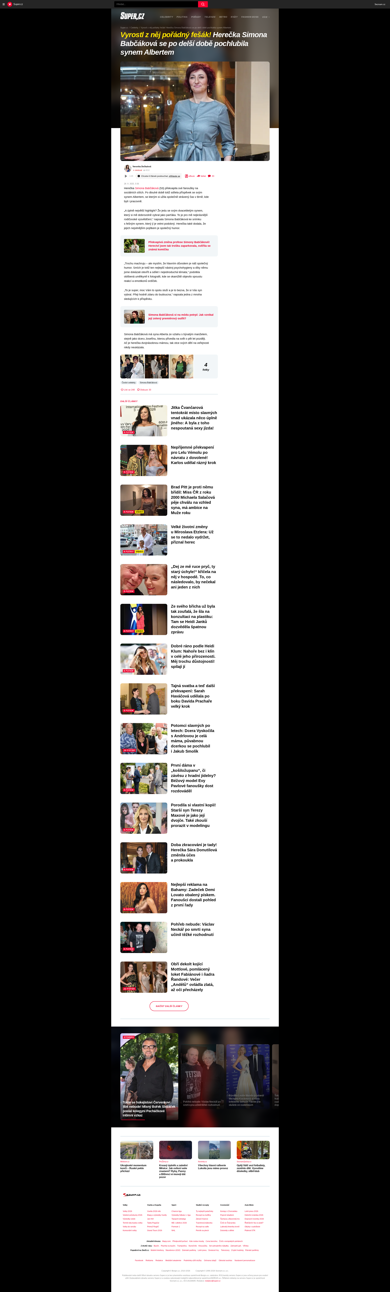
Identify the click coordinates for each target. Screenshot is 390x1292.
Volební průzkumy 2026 (132, 1215)
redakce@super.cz (212, 1281)
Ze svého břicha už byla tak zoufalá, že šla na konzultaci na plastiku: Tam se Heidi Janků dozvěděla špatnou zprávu (193, 619)
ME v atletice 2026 (179, 1223)
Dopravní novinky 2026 (254, 1219)
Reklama (149, 1260)
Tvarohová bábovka (204, 1223)
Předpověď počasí (180, 1241)
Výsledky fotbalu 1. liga (181, 1215)
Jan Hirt (150, 1219)
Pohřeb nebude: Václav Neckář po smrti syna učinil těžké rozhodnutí (192, 929)
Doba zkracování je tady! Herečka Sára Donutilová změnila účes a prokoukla (194, 852)
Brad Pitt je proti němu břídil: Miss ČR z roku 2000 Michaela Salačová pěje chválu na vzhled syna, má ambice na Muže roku (193, 500)
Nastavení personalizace (245, 1260)
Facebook (139, 1260)
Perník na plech (202, 1230)
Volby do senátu (129, 1227)
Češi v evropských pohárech (231, 1241)
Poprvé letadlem (227, 1215)
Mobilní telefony (157, 1250)
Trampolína (182, 1246)
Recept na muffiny (203, 1215)
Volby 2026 (127, 1211)
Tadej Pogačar (153, 1223)
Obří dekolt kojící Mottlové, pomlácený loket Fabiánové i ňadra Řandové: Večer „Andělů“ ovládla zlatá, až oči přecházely (192, 977)
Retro (223, 17)
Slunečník (192, 1246)
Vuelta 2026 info (154, 1211)
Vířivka (245, 1246)
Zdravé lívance (202, 1219)
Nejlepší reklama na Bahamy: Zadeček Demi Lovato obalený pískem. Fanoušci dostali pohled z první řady (193, 894)
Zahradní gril (235, 1246)
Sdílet (203, 176)
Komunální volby (130, 1230)
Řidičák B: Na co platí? (254, 1223)
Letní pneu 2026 (251, 1211)
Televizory (225, 1250)
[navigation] (3, 4)
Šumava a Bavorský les (230, 1219)
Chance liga (177, 1211)
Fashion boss (250, 17)
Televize (210, 17)
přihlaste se (174, 176)
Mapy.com (166, 1241)
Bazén (156, 1246)
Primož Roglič (153, 1227)
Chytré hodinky (237, 1250)
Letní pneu (202, 1250)
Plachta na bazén (168, 1246)
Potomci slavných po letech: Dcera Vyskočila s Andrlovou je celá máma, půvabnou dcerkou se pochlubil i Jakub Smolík (192, 738)
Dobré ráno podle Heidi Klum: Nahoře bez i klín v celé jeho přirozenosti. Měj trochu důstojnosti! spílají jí (193, 656)
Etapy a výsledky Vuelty (157, 1215)
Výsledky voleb (129, 1219)
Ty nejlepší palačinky (204, 1211)
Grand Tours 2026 (154, 1230)
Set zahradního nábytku (219, 1246)
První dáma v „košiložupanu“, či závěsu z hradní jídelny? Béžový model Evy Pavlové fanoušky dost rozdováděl (193, 778)
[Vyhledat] (203, 4)
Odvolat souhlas (225, 1260)
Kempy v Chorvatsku (228, 1211)
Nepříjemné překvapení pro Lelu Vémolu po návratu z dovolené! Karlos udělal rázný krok (193, 455)
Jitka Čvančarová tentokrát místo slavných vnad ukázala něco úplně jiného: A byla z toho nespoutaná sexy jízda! (194, 417)
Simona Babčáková (147, 188)
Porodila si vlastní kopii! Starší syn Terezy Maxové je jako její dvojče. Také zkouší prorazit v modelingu (193, 815)
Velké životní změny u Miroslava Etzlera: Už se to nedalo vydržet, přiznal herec (192, 534)
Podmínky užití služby (193, 1260)
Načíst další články (169, 1006)
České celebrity (129, 382)
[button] (195, 111)
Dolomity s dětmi (227, 1230)
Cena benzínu (211, 1241)
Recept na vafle (202, 1227)
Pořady (196, 17)
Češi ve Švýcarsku (228, 1223)
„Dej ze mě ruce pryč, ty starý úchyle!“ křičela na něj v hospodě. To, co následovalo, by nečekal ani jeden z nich (193, 576)
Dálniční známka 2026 (254, 1215)
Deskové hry (213, 1250)
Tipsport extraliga (179, 1219)
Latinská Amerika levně (229, 1227)
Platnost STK (250, 1230)
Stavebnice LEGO (172, 1250)
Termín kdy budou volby (132, 1223)
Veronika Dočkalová (142, 166)
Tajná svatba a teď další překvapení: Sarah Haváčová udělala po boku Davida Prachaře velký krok (193, 696)
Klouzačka (203, 1246)
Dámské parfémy (189, 1250)
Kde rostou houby (196, 1241)
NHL (173, 1230)
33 (213, 176)
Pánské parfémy (252, 1250)
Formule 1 (176, 1227)
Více (265, 17)
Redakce (159, 1260)
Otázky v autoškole (252, 1227)
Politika (182, 17)
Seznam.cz (380, 4)
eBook (192, 176)
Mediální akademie (173, 1260)
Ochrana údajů (210, 1260)
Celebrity (166, 17)
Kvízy (234, 17)
